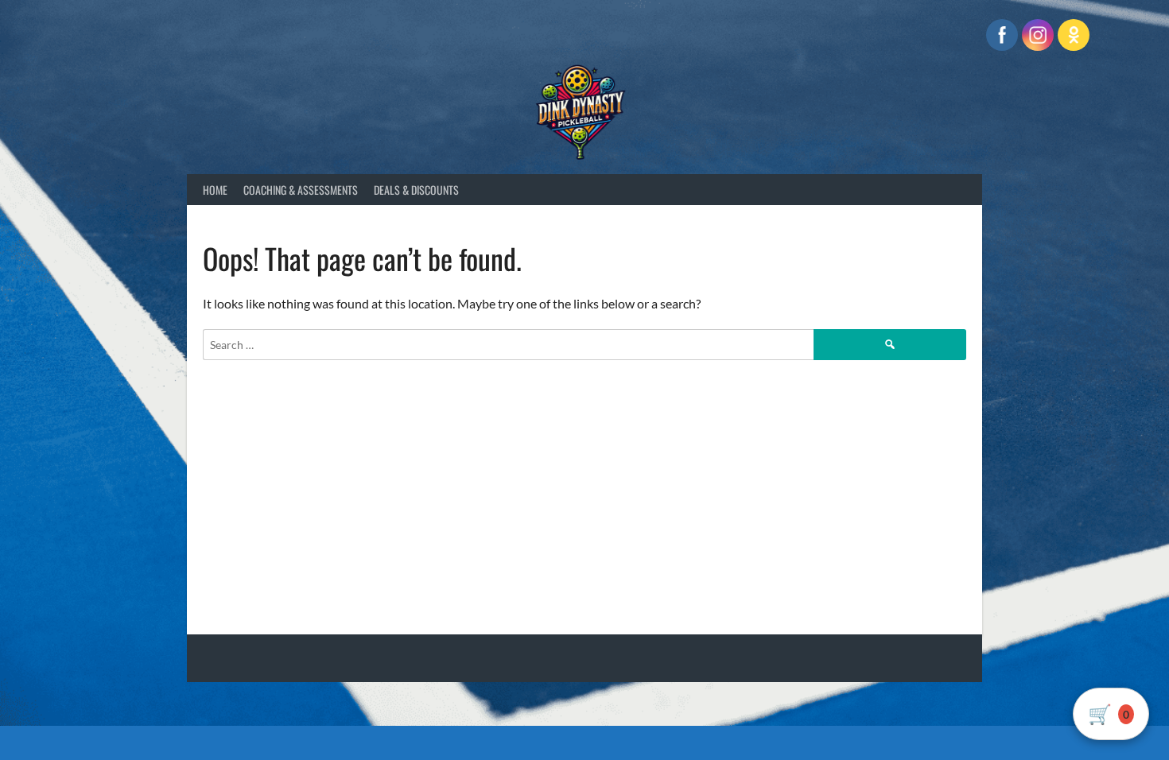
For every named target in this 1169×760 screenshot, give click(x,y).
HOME (215, 189)
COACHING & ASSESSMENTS (300, 189)
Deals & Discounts (416, 189)
